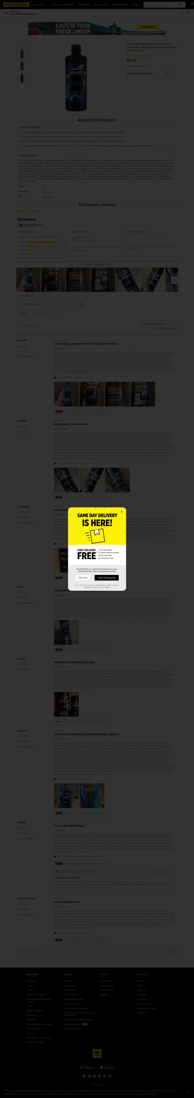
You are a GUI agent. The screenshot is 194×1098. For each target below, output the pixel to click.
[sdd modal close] (122, 511)
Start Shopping (106, 577)
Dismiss (83, 577)
